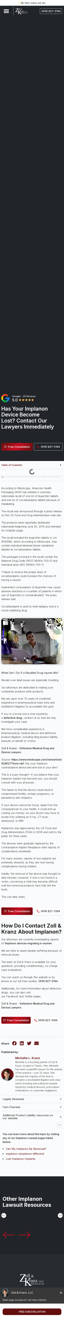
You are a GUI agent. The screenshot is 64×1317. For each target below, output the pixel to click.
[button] (6, 11)
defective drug (13, 717)
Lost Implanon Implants (20, 1158)
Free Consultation (18, 1020)
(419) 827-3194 (48, 981)
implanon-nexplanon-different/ (25, 1153)
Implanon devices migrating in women (28, 943)
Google (16, 396)
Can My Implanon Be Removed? (26, 1148)
